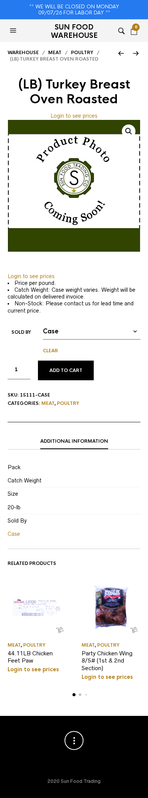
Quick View (59, 629)
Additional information (74, 441)
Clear (50, 351)
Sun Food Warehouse (74, 31)
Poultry (82, 53)
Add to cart (65, 370)
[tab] (74, 442)
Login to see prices (74, 116)
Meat (54, 53)
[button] (14, 30)
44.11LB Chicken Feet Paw (30, 657)
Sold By (21, 332)
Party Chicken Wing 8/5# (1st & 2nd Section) (107, 660)
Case (14, 534)
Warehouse (23, 53)
